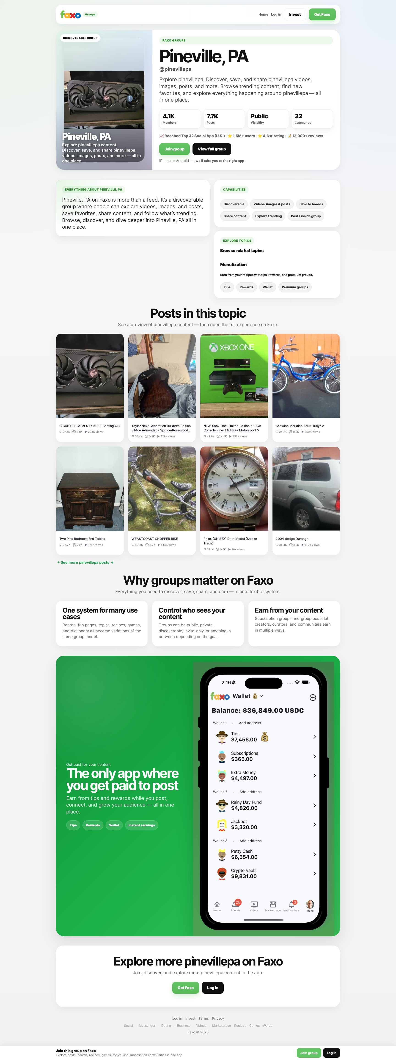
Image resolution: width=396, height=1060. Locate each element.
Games (254, 1025)
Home (263, 14)
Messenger (147, 1025)
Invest (295, 14)
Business (183, 1025)
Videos (201, 1025)
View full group (212, 149)
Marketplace (221, 1025)
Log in (276, 14)
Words (267, 1025)
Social (128, 1025)
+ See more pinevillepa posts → (85, 562)
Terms (203, 1018)
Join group (174, 149)
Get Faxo (322, 14)
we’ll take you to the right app (219, 160)
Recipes (240, 1025)
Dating (166, 1025)
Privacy (218, 1018)
